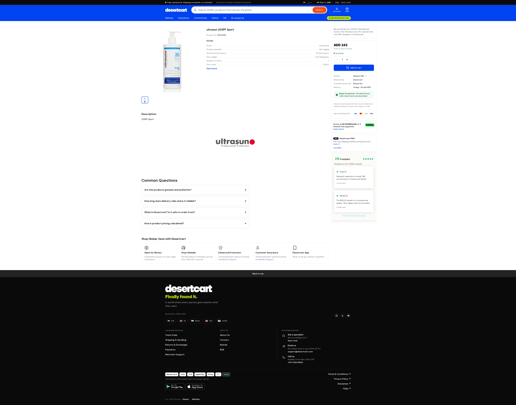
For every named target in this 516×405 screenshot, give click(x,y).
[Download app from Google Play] (174, 386)
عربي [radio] (309, 2)
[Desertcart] (176, 10)
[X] (342, 315)
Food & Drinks (200, 18)
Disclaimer (344, 383)
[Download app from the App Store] (195, 386)
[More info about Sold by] (365, 76)
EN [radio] (304, 2)
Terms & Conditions (339, 374)
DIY (224, 18)
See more (212, 68)
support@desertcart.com (300, 351)
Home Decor (183, 18)
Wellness (169, 18)
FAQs (347, 388)
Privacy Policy (342, 378)
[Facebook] (348, 315)
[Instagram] (336, 315)
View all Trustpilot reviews (354, 216)
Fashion (215, 18)
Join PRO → (338, 148)
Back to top (258, 273)
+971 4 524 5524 (295, 362)
